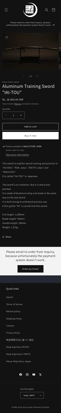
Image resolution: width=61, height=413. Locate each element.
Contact (10, 325)
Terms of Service (14, 304)
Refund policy (13, 311)
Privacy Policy (13, 332)
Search (9, 297)
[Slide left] (23, 76)
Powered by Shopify (41, 407)
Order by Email (30, 268)
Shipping (17, 104)
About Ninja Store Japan (18, 361)
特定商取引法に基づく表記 (20, 339)
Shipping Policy (14, 318)
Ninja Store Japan (25, 407)
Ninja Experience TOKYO (18, 354)
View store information (17, 154)
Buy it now (30, 135)
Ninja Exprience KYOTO (17, 347)
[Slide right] (37, 76)
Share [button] (8, 236)
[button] (6, 9)
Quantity (6, 109)
